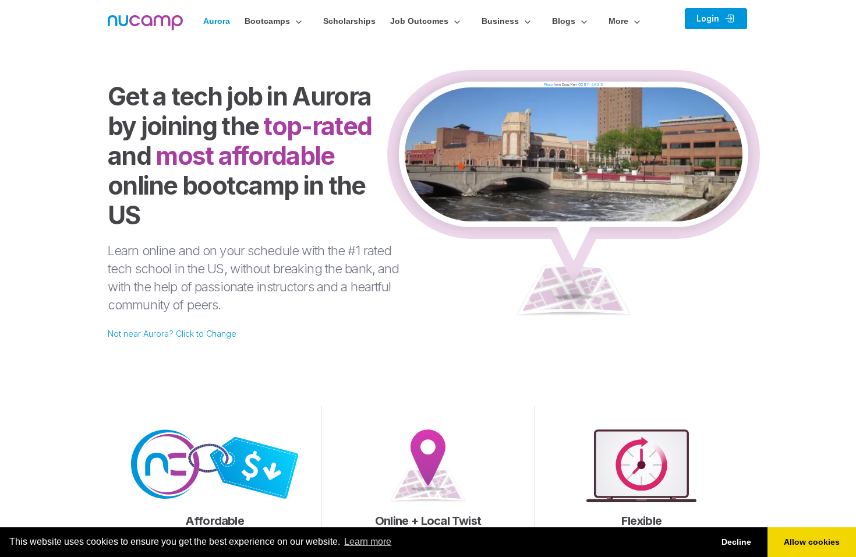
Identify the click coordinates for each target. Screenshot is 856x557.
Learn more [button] (367, 542)
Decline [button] (736, 542)
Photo (548, 84)
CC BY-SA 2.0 (590, 84)
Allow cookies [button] (812, 542)
